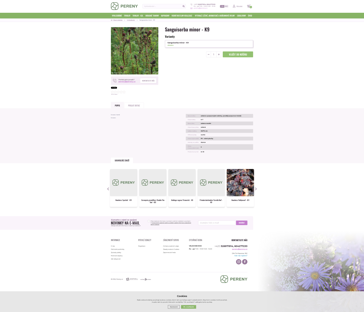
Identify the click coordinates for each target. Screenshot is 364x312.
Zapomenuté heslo (169, 252)
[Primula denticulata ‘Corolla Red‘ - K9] (211, 182)
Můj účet (239, 6)
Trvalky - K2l (137, 15)
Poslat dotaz (134, 105)
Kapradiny (165, 15)
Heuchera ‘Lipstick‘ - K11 (123, 200)
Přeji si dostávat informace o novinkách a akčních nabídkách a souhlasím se (171, 222)
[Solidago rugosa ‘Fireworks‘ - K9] (182, 182)
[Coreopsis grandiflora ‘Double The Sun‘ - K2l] (152, 182)
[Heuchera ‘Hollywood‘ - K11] (240, 182)
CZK (222, 6)
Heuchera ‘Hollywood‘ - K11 (240, 200)
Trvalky (127, 15)
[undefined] (134, 50)
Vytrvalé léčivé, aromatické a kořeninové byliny (215, 15)
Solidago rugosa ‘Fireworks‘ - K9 (182, 200)
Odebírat (242, 223)
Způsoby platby (116, 252)
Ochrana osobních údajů (171, 246)
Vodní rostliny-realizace (182, 15)
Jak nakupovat (115, 259)
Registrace (141, 246)
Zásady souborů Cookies (171, 249)
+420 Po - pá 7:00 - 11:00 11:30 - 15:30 (204, 5)
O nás (113, 246)
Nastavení (174, 307)
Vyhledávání (117, 15)
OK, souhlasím (188, 307)
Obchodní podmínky (117, 249)
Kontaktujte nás (148, 80)
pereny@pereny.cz (200, 8)
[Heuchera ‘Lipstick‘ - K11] (123, 182)
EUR (226, 6)
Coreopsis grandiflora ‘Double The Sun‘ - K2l (152, 201)
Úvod (250, 15)
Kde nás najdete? (240, 256)
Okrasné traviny (152, 15)
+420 (231, 246)
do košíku (238, 54)
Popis (117, 105)
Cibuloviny (241, 15)
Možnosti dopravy (117, 256)
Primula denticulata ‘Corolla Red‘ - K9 (211, 201)
